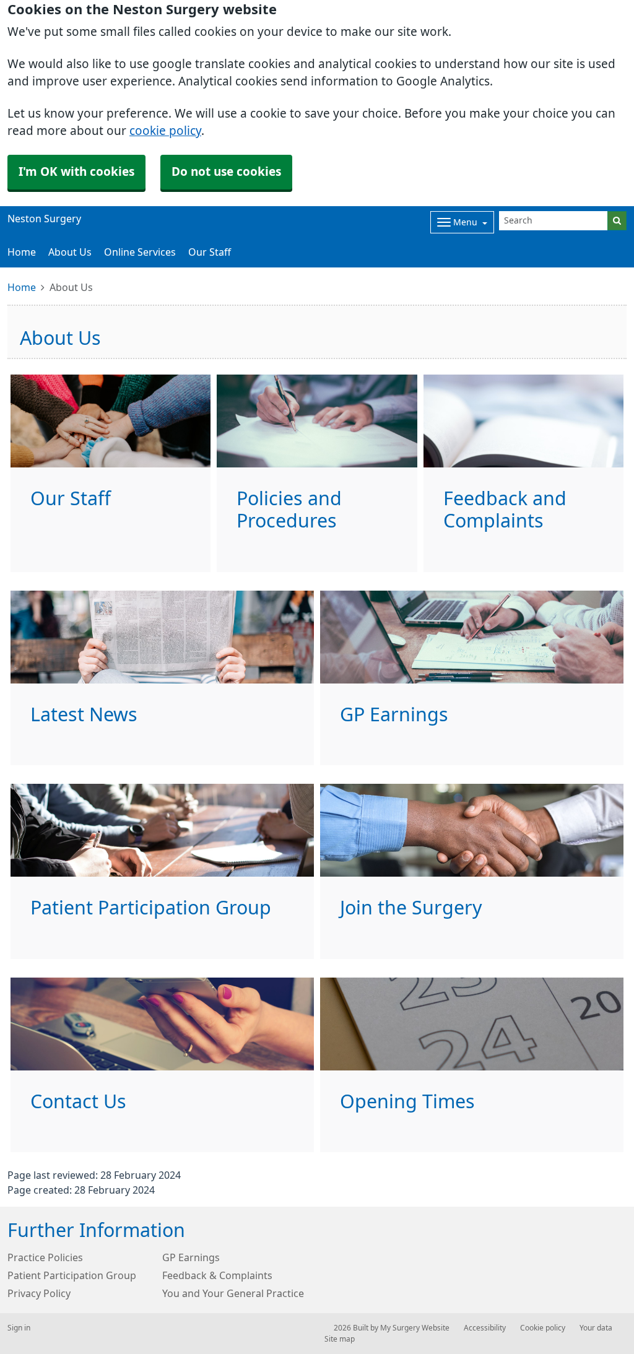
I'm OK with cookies (76, 172)
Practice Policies (45, 1257)
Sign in (18, 1328)
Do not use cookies (226, 172)
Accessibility (485, 1328)
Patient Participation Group (71, 1275)
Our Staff (209, 252)
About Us (70, 252)
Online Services (140, 252)
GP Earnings (191, 1257)
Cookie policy (542, 1328)
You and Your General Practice (233, 1293)
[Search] (617, 220)
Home (21, 287)
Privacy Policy (39, 1293)
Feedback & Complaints (217, 1275)
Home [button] (21, 252)
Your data (596, 1328)
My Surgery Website (414, 1328)
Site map (339, 1339)
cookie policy (165, 131)
